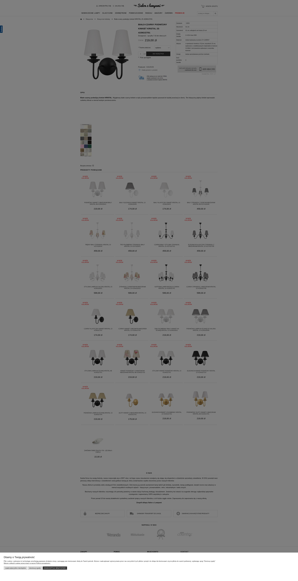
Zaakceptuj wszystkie (55, 568)
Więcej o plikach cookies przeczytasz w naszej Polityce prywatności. (27, 563)
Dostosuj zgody (35, 568)
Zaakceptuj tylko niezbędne (15, 568)
